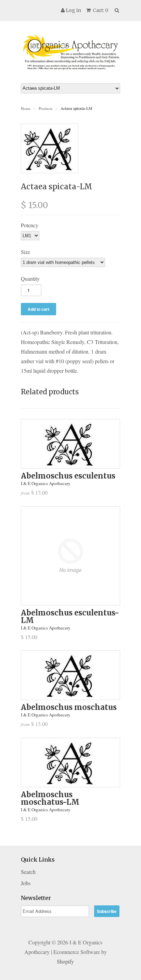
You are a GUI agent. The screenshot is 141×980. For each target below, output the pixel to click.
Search (28, 871)
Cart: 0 (100, 10)
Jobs (25, 883)
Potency (29, 225)
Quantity (30, 278)
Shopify (65, 961)
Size (25, 251)
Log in (73, 10)
